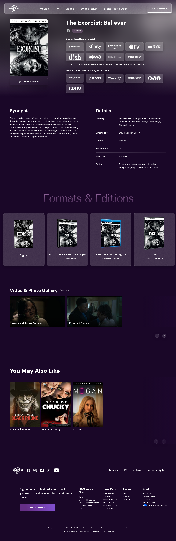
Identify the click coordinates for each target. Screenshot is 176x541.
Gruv (81, 497)
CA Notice (147, 499)
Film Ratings (108, 502)
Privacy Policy (149, 496)
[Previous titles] (157, 336)
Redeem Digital (156, 470)
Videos (137, 470)
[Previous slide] (156, 441)
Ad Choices (148, 493)
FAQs (125, 493)
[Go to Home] (14, 8)
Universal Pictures (87, 500)
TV (125, 470)
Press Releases (110, 499)
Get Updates (109, 493)
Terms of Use (149, 502)
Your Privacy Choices (157, 505)
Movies (113, 470)
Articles (106, 496)
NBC (80, 508)
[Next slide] (164, 441)
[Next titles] (164, 336)
